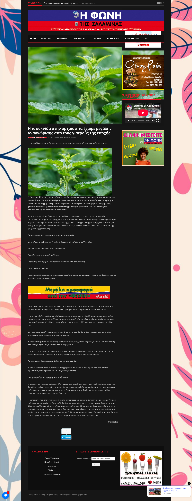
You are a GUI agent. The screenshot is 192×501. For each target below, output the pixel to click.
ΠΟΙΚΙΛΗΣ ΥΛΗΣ (41, 137)
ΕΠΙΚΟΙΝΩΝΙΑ (132, 38)
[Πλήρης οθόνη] (157, 120)
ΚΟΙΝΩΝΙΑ (62, 38)
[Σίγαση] (153, 120)
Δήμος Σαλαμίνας (52, 458)
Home (33, 38)
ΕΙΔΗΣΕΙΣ (46, 38)
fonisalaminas (71, 137)
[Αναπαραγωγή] (128, 120)
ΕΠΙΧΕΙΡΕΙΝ (113, 38)
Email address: (84, 459)
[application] (143, 113)
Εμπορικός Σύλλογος (52, 474)
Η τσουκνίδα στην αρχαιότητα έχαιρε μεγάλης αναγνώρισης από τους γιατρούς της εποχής (70, 130)
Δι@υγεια (52, 466)
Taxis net (52, 470)
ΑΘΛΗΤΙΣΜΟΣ (81, 38)
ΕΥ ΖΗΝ (97, 38)
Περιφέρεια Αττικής (52, 462)
